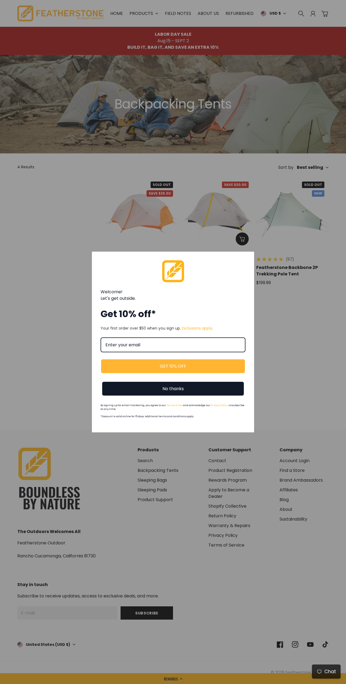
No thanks (173, 389)
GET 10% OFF (173, 366)
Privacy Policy (219, 405)
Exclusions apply (197, 328)
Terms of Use (174, 405)
